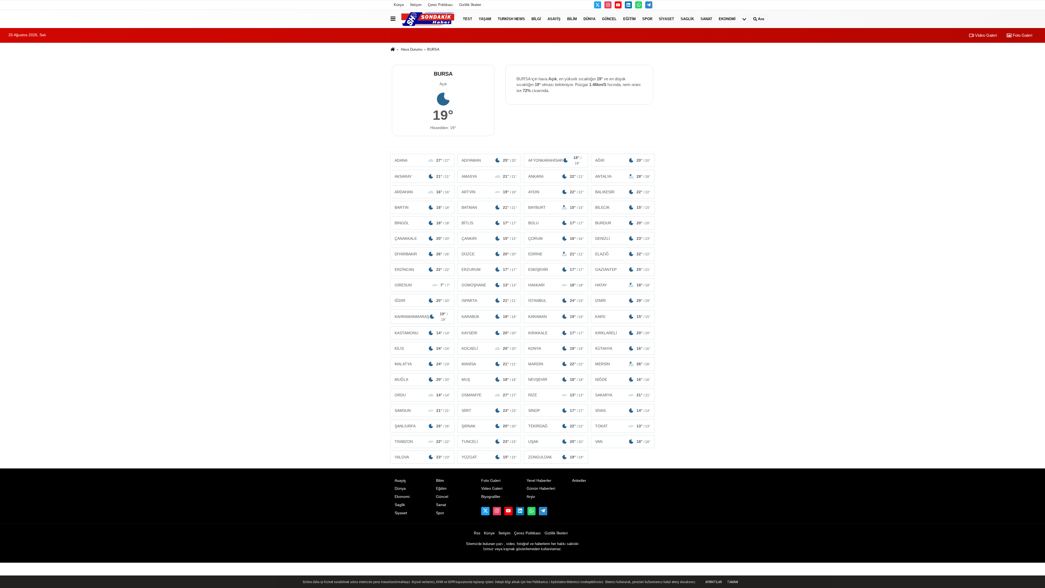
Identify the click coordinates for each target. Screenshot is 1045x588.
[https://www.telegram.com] (648, 4)
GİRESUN (422, 285)
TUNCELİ (489, 441)
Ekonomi (727, 19)
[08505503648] (638, 4)
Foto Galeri (1022, 35)
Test (467, 19)
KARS (623, 316)
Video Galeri (985, 35)
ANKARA (556, 176)
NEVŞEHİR (556, 379)
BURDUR (623, 223)
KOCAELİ (489, 348)
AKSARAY (422, 176)
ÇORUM (556, 238)
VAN (623, 441)
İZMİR (623, 300)
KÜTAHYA (623, 348)
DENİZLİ (623, 238)
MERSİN (623, 364)
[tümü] (744, 19)
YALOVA (422, 457)
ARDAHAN (422, 192)
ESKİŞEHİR (556, 269)
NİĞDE (623, 379)
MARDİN (556, 364)
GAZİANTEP (623, 269)
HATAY (623, 285)
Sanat (706, 19)
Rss (477, 533)
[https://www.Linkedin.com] (628, 4)
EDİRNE (556, 254)
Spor (647, 19)
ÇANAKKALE (422, 238)
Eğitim (629, 19)
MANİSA (489, 364)
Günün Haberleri (541, 488)
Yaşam (485, 19)
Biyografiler (490, 497)
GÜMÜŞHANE (489, 285)
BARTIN (422, 207)
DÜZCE (489, 254)
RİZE (556, 395)
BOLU (556, 223)
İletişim (416, 5)
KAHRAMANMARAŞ (421, 316)
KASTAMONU (422, 333)
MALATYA (422, 364)
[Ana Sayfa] (393, 50)
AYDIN (556, 192)
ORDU (422, 395)
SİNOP (556, 410)
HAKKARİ (556, 285)
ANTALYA (623, 176)
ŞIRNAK (489, 426)
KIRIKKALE (556, 333)
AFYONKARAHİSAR (554, 160)
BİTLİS (489, 223)
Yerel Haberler (539, 481)
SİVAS (623, 410)
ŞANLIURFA (422, 426)
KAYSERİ (489, 333)
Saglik (687, 19)
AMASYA (489, 176)
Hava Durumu (411, 49)
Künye (399, 5)
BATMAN (489, 207)
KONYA (556, 348)
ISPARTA (489, 300)
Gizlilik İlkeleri (470, 5)
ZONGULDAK (556, 457)
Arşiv (531, 497)
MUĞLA (422, 379)
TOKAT (623, 426)
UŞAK (556, 441)
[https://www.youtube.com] (618, 4)
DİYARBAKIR (422, 254)
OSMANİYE (489, 395)
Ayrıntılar (713, 582)
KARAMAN (556, 316)
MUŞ (489, 379)
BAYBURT (556, 207)
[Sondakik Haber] (428, 19)
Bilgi (536, 19)
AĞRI (623, 160)
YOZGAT (489, 457)
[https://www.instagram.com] (607, 4)
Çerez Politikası (440, 5)
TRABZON (422, 441)
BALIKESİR (623, 192)
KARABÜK (489, 316)
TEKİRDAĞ (556, 426)
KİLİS (422, 348)
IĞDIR (422, 300)
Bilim (572, 19)
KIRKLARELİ (623, 333)
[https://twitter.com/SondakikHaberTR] (597, 4)
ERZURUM (489, 269)
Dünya (589, 19)
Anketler (579, 481)
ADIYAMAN (489, 160)
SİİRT (489, 410)
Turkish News (511, 19)
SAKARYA (623, 395)
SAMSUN (422, 410)
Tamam (732, 582)
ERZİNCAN (422, 269)
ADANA (422, 160)
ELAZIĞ (623, 254)
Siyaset (666, 19)
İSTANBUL (556, 300)
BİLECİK (623, 207)
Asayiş (554, 19)
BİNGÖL (422, 223)
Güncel (609, 19)
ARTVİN (489, 192)
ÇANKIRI (489, 238)
